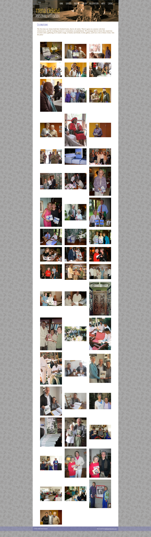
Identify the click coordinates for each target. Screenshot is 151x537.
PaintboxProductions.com (111, 528)
